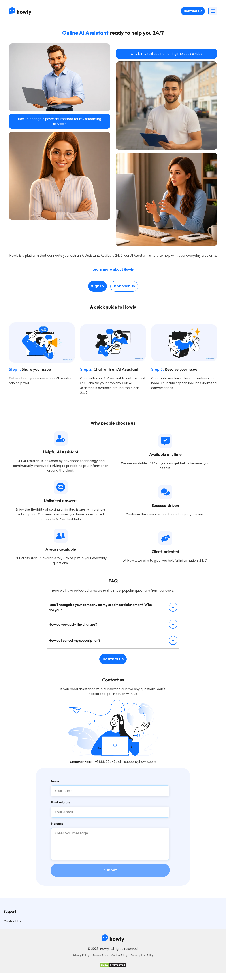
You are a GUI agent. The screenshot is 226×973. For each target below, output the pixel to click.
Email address (60, 802)
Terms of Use (100, 955)
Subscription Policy (142, 955)
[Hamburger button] (212, 11)
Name (55, 781)
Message (57, 824)
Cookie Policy (119, 955)
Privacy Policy (81, 955)
